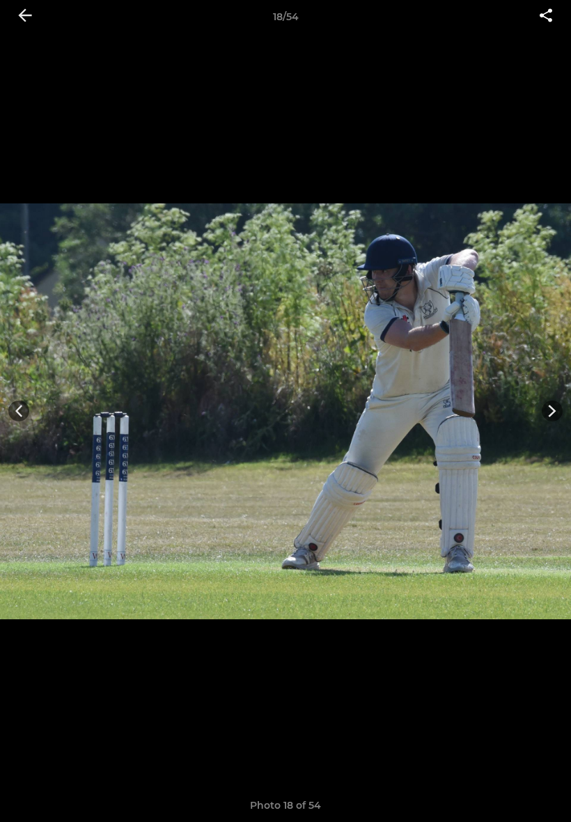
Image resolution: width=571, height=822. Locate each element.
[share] (546, 16)
